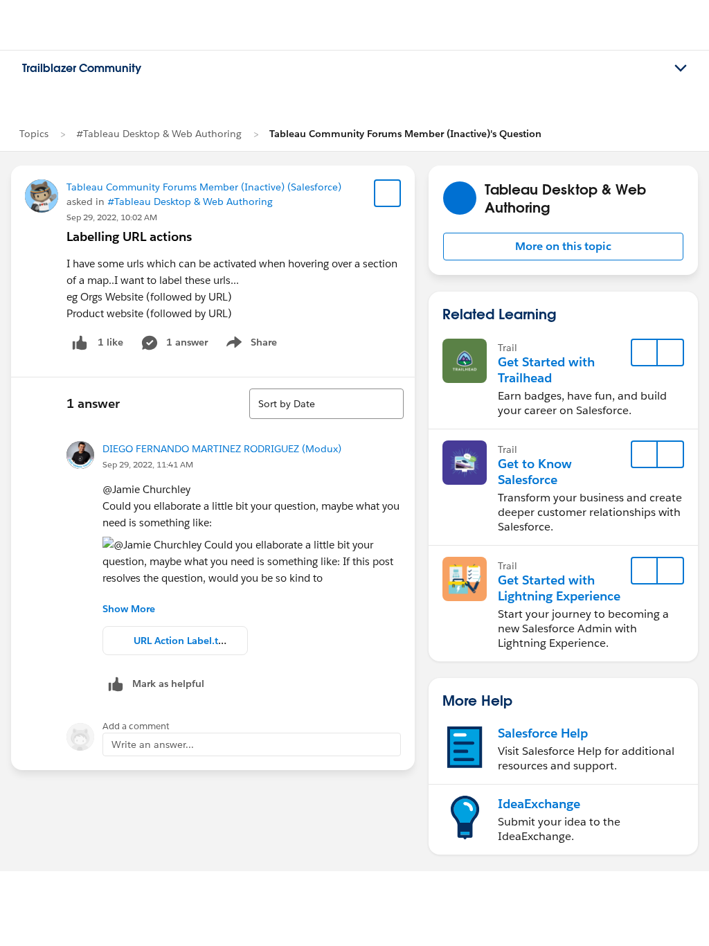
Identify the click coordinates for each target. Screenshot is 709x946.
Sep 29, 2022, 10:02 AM (111, 217)
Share (250, 345)
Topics (33, 133)
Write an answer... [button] (152, 744)
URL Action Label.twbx (185, 640)
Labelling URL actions (129, 236)
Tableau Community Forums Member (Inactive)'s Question (405, 133)
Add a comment (136, 726)
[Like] (79, 342)
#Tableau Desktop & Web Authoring (159, 133)
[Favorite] (387, 193)
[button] (563, 246)
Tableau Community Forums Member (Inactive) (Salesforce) (203, 187)
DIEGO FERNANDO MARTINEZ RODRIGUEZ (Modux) (221, 449)
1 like (110, 342)
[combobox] (326, 404)
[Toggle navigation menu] (680, 68)
